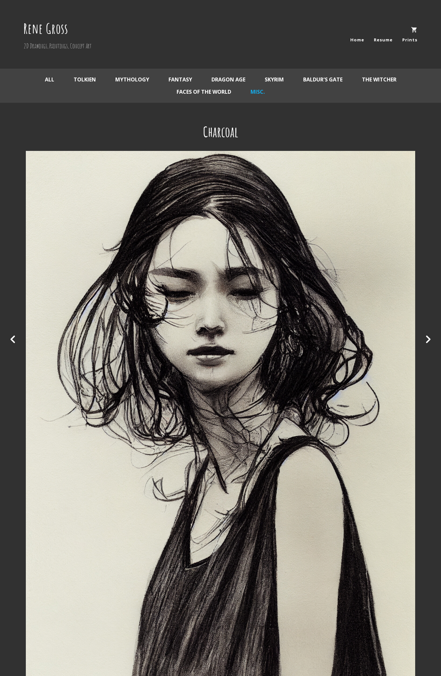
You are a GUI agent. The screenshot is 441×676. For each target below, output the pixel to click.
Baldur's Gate (323, 79)
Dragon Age (228, 79)
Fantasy (180, 79)
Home (357, 40)
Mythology (132, 79)
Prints (409, 40)
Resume (383, 40)
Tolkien (85, 79)
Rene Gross (46, 28)
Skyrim (274, 79)
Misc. (258, 91)
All (49, 79)
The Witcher (379, 79)
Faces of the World (204, 91)
